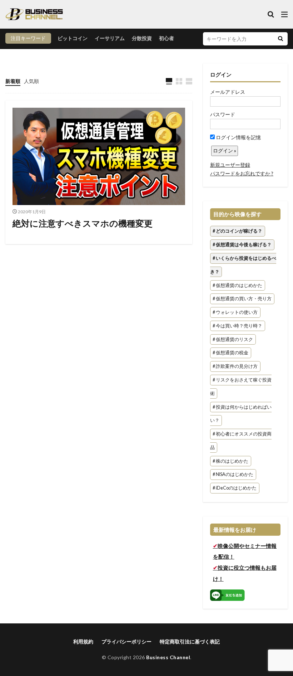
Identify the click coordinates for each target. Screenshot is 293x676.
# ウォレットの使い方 (235, 312)
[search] (280, 38)
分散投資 (142, 38)
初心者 (166, 38)
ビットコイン (73, 38)
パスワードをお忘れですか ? (241, 173)
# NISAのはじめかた (233, 474)
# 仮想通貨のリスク (233, 339)
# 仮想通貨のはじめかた (237, 285)
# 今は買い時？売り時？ (237, 326)
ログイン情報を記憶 (238, 137)
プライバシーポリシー (126, 641)
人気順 (31, 81)
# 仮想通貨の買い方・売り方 (242, 299)
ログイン (221, 74)
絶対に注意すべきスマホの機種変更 (83, 223)
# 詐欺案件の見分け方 (235, 366)
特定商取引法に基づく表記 (190, 641)
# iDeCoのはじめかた (235, 488)
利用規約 (83, 641)
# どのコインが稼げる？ (237, 231)
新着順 (12, 81)
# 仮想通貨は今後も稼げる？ (242, 244)
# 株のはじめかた (230, 461)
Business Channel (168, 657)
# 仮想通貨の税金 (230, 353)
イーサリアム (110, 38)
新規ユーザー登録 (230, 165)
